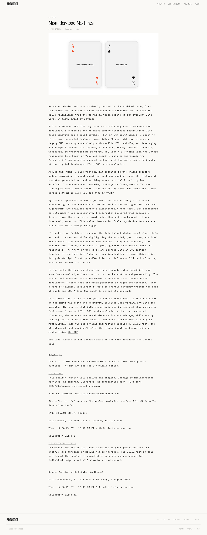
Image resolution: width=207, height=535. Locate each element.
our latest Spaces (90, 339)
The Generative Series (62, 443)
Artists (161, 4)
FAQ (199, 529)
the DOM (73, 332)
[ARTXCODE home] (12, 519)
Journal (188, 4)
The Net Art (56, 373)
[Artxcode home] (12, 3)
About (198, 4)
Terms (182, 529)
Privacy (191, 529)
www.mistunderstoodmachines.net (97, 393)
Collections (174, 4)
